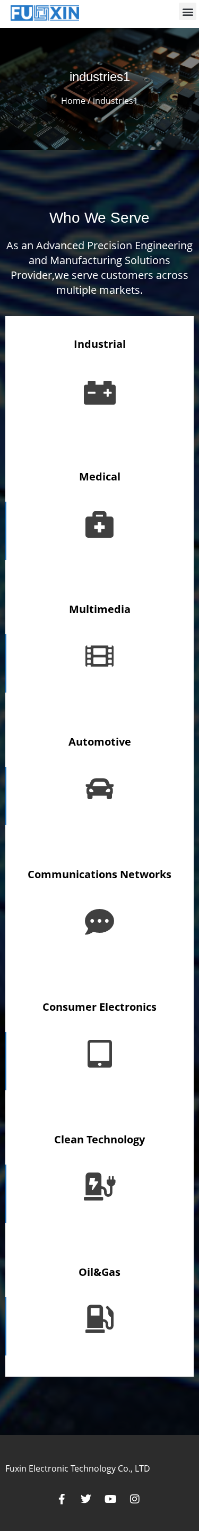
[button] (187, 11)
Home (73, 101)
